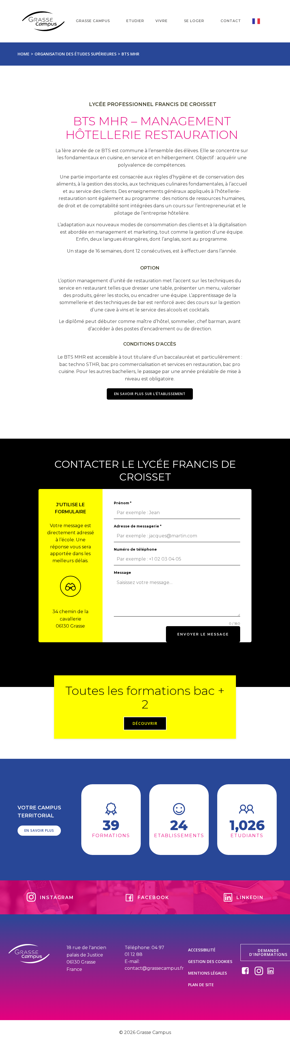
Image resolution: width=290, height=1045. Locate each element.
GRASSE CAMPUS (93, 21)
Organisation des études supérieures (75, 54)
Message (122, 572)
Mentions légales (207, 973)
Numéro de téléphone (135, 549)
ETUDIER (135, 21)
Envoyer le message (203, 634)
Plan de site (201, 984)
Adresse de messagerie (137, 526)
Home (23, 54)
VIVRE (161, 21)
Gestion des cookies (210, 961)
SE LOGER (194, 21)
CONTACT (231, 21)
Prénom (122, 503)
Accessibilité (202, 950)
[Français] (260, 21)
